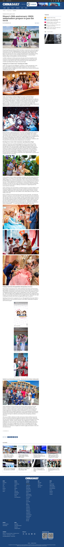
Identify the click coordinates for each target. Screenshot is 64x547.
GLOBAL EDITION (8, 0)
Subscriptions (9, 534)
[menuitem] (23, 4)
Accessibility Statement (6, 536)
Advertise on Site (16, 533)
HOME (4, 8)
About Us (4, 533)
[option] (53, 39)
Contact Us (4, 534)
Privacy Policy (13, 536)
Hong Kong (9, 10)
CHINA (3, 0)
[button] (58, 42)
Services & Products (9, 533)
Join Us (13, 534)
